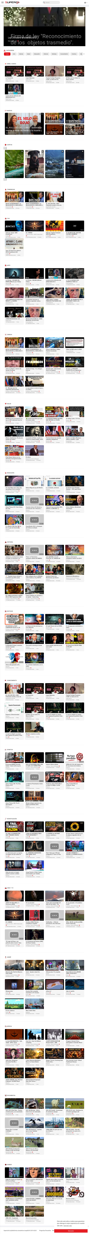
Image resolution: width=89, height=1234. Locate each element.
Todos (7, 54)
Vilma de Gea (9, 176)
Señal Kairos (8, 79)
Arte (14, 54)
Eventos (74, 54)
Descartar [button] (71, 1231)
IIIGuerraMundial (69, 351)
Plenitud (27, 302)
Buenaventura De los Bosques (32, 458)
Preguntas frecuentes (45, 1230)
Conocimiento (64, 54)
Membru (8, 283)
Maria (67, 975)
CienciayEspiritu (69, 283)
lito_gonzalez (69, 441)
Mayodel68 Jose (12, 41)
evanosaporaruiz (49, 176)
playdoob (28, 1012)
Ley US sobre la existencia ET (22, 37)
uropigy (7, 235)
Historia (46, 54)
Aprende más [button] (67, 1225)
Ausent (47, 973)
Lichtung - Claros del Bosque (52, 371)
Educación (37, 54)
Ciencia (21, 54)
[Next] (5, 179)
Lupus (47, 560)
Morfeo (7, 993)
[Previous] (5, 148)
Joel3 (27, 371)
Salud (28, 54)
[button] (86, 2)
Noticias (54, 54)
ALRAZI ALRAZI (69, 856)
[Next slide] (83, 54)
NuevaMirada (9, 1113)
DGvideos (8, 441)
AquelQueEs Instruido (11, 133)
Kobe (47, 717)
